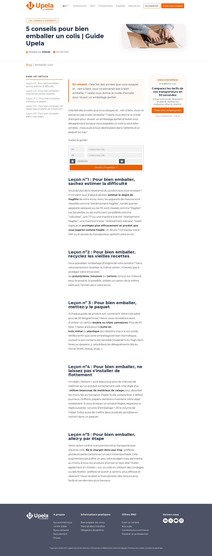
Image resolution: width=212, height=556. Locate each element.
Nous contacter (61, 530)
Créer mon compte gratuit (167, 110)
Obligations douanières (92, 530)
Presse (56, 538)
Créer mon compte (172, 5)
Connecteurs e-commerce (135, 530)
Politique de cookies (136, 548)
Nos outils (127, 526)
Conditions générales (154, 548)
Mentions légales (120, 548)
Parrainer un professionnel (135, 534)
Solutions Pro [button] (80, 5)
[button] (66, 5)
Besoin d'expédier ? (106, 167)
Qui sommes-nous (62, 522)
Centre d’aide (60, 526)
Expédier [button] (120, 5)
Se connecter (151, 5)
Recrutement (60, 534)
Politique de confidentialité (101, 548)
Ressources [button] (134, 5)
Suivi (92, 5)
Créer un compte (130, 522)
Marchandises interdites (93, 526)
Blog (29, 64)
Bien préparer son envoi (93, 522)
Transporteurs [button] (105, 5)
